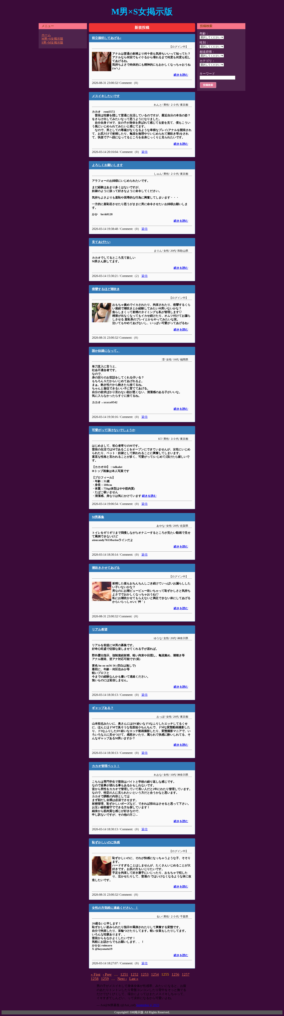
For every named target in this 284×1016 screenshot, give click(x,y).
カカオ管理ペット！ (106, 766)
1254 (155, 974)
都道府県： (207, 51)
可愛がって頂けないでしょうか (113, 430)
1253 (145, 974)
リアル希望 (99, 629)
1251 (124, 974)
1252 (134, 974)
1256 (175, 974)
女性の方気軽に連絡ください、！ (115, 907)
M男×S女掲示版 (142, 11)
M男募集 (98, 517)
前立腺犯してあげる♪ (106, 38)
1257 (186, 974)
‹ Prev (107, 974)
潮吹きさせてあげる (106, 567)
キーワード (207, 73)
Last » (133, 979)
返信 (144, 152)
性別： (204, 42)
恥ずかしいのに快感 (106, 842)
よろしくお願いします (107, 165)
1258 (95, 979)
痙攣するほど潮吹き (106, 289)
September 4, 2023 (147, 1005)
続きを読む (181, 74)
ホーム (46, 35)
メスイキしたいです (106, 96)
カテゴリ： (207, 60)
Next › (122, 979)
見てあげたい (101, 242)
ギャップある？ (103, 708)
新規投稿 (142, 27)
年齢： (204, 33)
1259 (105, 979)
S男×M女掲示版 (52, 42)
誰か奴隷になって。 (106, 350)
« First (95, 974)
